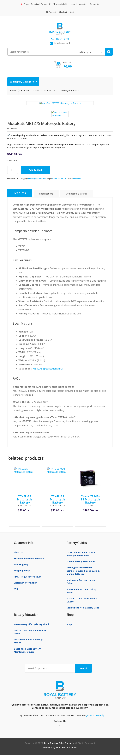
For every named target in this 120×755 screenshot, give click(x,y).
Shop (69, 624)
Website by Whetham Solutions (60, 747)
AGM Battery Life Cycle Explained (31, 624)
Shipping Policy (22, 570)
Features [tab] (20, 193)
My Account (51, 12)
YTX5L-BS (56, 178)
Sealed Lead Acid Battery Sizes (83, 607)
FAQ (16, 588)
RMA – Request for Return (27, 576)
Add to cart (35, 169)
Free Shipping (21, 564)
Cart (72, 12)
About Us (82, 4)
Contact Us (94, 4)
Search (83, 668)
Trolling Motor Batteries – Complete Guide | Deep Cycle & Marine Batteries (83, 570)
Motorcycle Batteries (37, 178)
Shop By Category (23, 81)
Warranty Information (25, 582)
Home (72, 4)
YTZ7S (63, 178)
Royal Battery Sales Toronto (59, 742)
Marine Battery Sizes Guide (81, 561)
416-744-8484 (62, 39)
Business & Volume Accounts (29, 558)
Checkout (63, 12)
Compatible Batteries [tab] (77, 193)
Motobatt (77, 178)
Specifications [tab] (46, 193)
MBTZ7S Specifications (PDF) (48, 368)
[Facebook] (59, 726)
